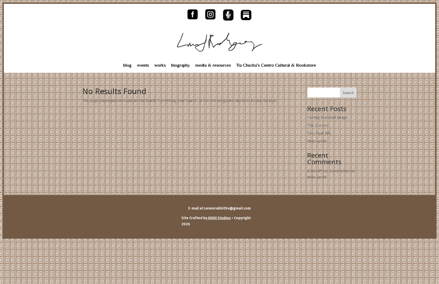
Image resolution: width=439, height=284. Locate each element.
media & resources (213, 65)
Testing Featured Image (327, 117)
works (160, 65)
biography (180, 65)
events (143, 65)
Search (348, 92)
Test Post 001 (319, 133)
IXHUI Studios (219, 218)
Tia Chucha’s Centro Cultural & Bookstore (276, 65)
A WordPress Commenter (328, 170)
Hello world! (316, 141)
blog (127, 65)
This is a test (317, 125)
